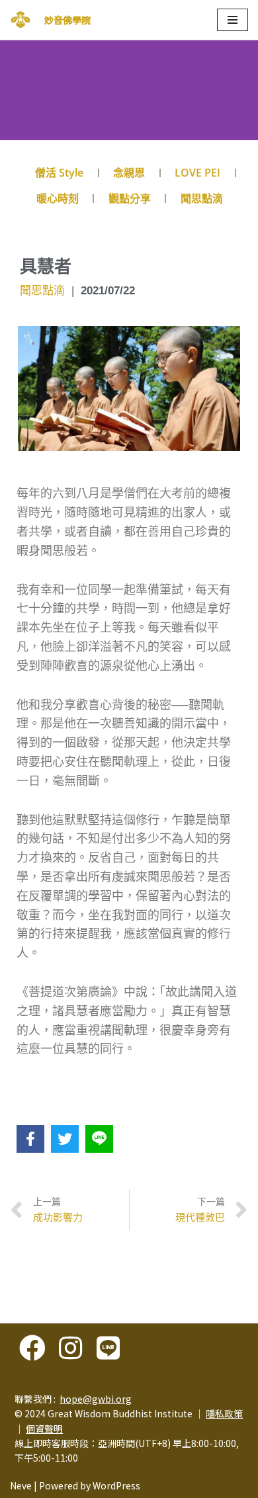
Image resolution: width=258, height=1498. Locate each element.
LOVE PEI (197, 172)
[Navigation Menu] (232, 20)
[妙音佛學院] (20, 19)
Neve (21, 1485)
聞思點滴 (202, 198)
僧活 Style (59, 172)
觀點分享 (129, 198)
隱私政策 (224, 1413)
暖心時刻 (57, 198)
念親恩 (129, 172)
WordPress (116, 1485)
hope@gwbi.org (96, 1398)
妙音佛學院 (67, 19)
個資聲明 (44, 1428)
